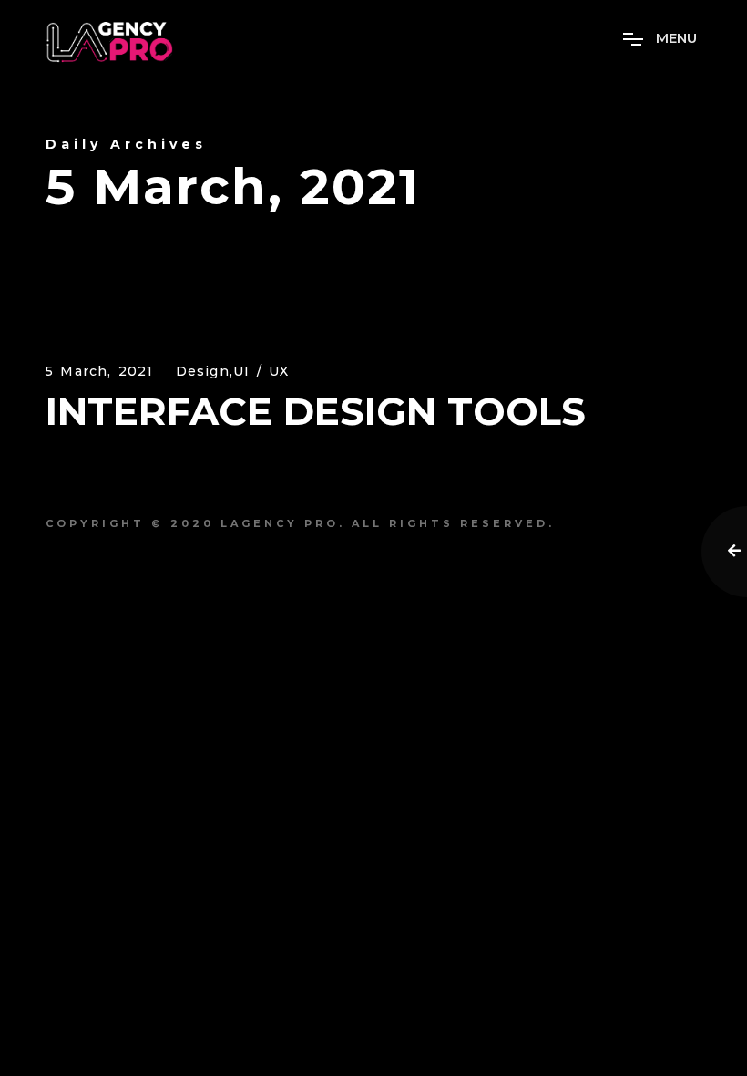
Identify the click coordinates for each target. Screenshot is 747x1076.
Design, (204, 371)
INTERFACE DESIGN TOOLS (316, 411)
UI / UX (261, 371)
